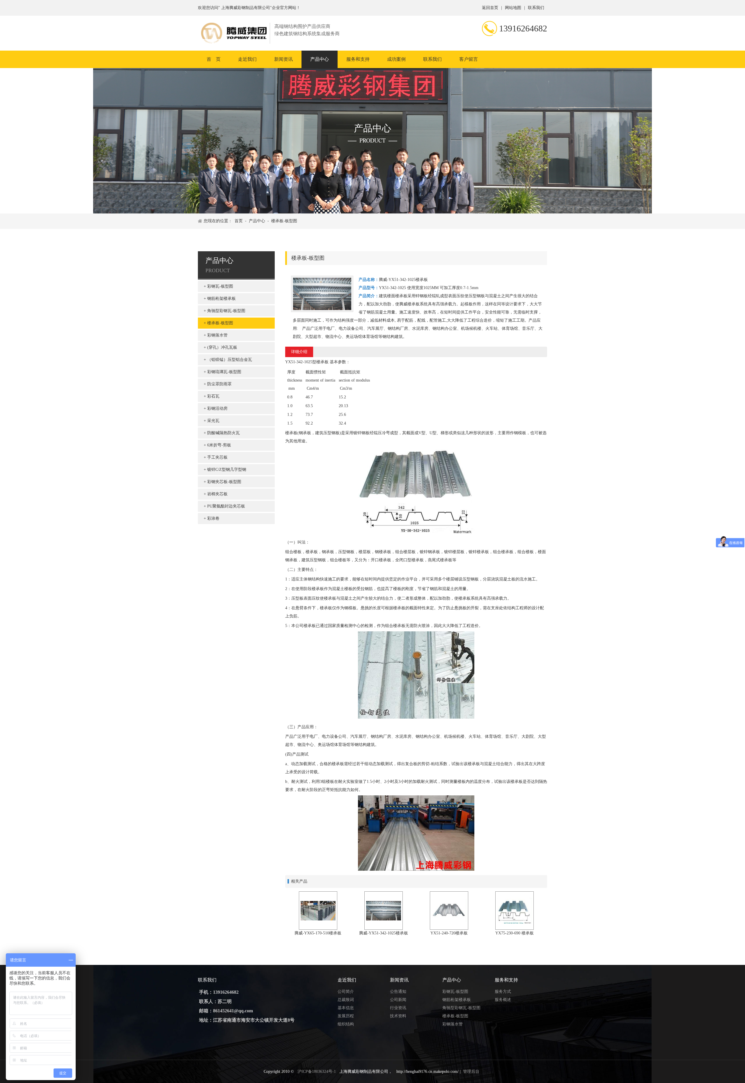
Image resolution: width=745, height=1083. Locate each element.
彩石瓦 (213, 396)
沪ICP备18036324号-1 (316, 1071)
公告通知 (398, 991)
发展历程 (346, 1016)
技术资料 (398, 1016)
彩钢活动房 (217, 408)
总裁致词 (346, 1000)
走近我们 (247, 59)
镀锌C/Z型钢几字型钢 (226, 469)
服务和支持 (358, 59)
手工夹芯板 (217, 457)
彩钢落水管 (217, 335)
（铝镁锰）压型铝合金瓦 (229, 359)
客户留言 (468, 59)
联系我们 (536, 8)
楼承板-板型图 (284, 221)
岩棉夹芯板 (217, 494)
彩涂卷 (213, 518)
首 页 (214, 59)
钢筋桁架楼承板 (221, 298)
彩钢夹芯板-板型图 (224, 482)
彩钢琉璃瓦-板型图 (224, 372)
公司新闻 (398, 1000)
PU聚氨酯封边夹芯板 (226, 506)
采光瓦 (213, 420)
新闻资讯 (283, 59)
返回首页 (490, 8)
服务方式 (503, 991)
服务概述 (503, 1000)
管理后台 (471, 1071)
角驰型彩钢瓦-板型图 (226, 311)
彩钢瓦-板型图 (220, 286)
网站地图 (513, 8)
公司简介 (346, 991)
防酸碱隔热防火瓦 (223, 433)
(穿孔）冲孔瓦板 (222, 347)
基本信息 (346, 1008)
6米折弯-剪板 (219, 445)
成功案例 (396, 59)
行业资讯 (398, 1008)
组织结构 (346, 1024)
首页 (239, 221)
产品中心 (319, 59)
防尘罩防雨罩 (219, 384)
